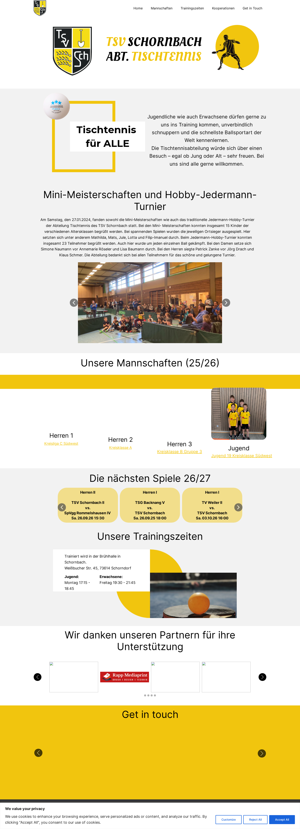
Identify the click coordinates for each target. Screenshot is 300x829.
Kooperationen (223, 8)
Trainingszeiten (192, 8)
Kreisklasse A (120, 447)
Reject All (255, 819)
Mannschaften (161, 8)
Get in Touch (252, 8)
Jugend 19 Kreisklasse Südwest (241, 455)
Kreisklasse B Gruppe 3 (179, 451)
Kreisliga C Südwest (61, 443)
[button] (74, 303)
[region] (150, 816)
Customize (228, 819)
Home (138, 8)
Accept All (282, 819)
